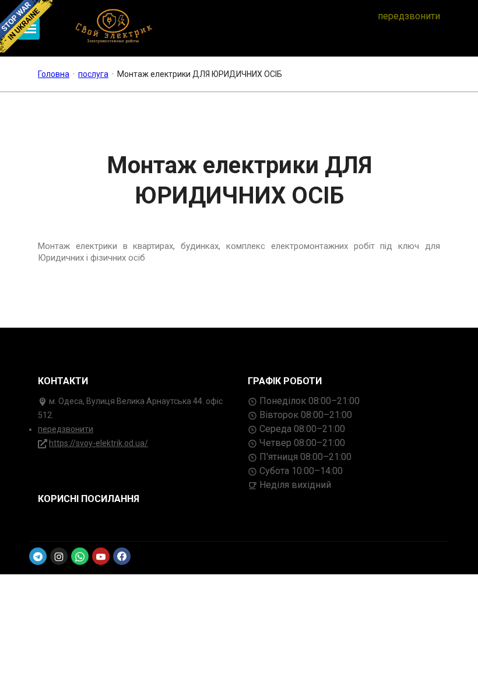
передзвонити (409, 16)
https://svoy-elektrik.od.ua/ (98, 443)
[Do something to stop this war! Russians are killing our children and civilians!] (26, 26)
